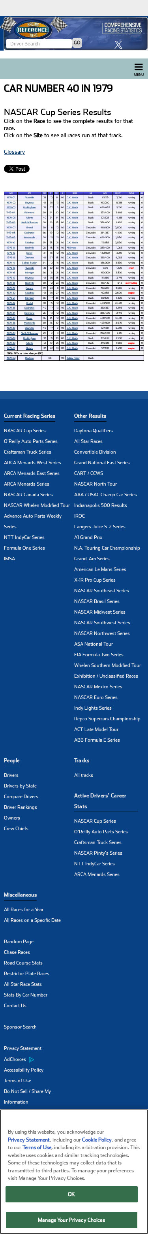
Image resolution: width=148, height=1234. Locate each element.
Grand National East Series (102, 462)
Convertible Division (95, 452)
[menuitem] (39, 1059)
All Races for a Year (23, 909)
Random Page (19, 941)
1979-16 (11, 272)
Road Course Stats (23, 963)
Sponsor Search (20, 1027)
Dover (29, 252)
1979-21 (11, 297)
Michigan (29, 272)
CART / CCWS (88, 473)
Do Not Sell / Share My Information (27, 1097)
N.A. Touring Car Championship (107, 548)
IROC (79, 516)
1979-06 (10, 222)
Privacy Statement (22, 1048)
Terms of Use (17, 1080)
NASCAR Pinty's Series (98, 853)
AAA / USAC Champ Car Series (105, 494)
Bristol (29, 227)
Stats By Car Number (25, 995)
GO (77, 42)
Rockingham (29, 207)
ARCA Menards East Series (32, 473)
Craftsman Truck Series (27, 452)
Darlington (29, 232)
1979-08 (10, 232)
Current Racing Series (29, 416)
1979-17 (11, 277)
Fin (56, 193)
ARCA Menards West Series (32, 462)
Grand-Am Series (92, 558)
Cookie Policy (97, 1140)
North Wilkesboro (29, 222)
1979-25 (11, 318)
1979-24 (11, 312)
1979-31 (11, 348)
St (50, 193)
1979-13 (11, 257)
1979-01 (11, 197)
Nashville (29, 247)
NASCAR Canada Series (28, 494)
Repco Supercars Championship (107, 719)
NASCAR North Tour (95, 484)
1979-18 (11, 282)
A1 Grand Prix (88, 537)
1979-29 (11, 338)
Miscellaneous (20, 895)
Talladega (29, 242)
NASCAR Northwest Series (102, 633)
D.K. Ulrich (72, 197)
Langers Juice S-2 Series (100, 526)
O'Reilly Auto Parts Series (31, 441)
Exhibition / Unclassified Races (106, 676)
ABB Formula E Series (97, 740)
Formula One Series (24, 548)
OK (71, 1194)
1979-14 (11, 262)
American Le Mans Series (100, 569)
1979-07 (11, 227)
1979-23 (11, 307)
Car (91, 193)
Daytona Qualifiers (93, 430)
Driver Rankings (20, 807)
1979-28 (11, 333)
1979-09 (10, 237)
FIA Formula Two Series (99, 655)
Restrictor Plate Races (26, 973)
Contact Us (15, 1005)
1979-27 (11, 327)
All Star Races (88, 441)
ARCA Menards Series (26, 484)
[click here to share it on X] (120, 44)
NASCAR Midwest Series (100, 612)
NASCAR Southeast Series (101, 590)
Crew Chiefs (16, 828)
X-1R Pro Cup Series (95, 580)
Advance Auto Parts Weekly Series (33, 521)
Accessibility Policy (23, 1070)
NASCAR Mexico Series (98, 687)
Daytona (29, 202)
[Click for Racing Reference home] (74, 33)
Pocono (29, 287)
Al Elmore (71, 247)
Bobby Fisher (73, 357)
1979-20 (11, 292)
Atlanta (29, 217)
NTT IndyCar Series (24, 537)
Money (117, 193)
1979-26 (11, 322)
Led (142, 193)
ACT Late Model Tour (96, 729)
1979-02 (11, 202)
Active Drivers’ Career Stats (100, 801)
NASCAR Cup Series (25, 430)
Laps (105, 193)
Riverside (29, 197)
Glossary (14, 152)
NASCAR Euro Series (96, 697)
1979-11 (11, 247)
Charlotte (29, 257)
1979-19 (11, 287)
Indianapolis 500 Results (100, 505)
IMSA (9, 558)
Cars (44, 193)
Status (131, 193)
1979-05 (11, 217)
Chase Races (17, 952)
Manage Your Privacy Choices (71, 1220)
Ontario (29, 348)
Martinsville (29, 237)
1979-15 (11, 267)
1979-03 (11, 207)
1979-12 (11, 252)
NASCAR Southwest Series (102, 622)
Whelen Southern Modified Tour (107, 665)
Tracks (82, 760)
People (11, 760)
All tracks (83, 775)
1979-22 (11, 302)
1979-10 (11, 242)
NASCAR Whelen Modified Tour (37, 505)
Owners (12, 818)
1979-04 (10, 212)
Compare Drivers (21, 796)
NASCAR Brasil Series (97, 601)
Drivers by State (20, 786)
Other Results (90, 416)
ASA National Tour (93, 644)
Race (11, 193)
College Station (29, 262)
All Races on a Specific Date (32, 920)
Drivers (11, 775)
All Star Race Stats (23, 984)
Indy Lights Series (93, 708)
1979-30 (11, 342)
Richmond (29, 212)
